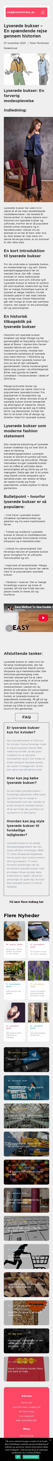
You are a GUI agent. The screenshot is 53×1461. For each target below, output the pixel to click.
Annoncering (26, 1435)
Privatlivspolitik (31, 1457)
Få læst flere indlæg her (26, 902)
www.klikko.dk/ (29, 1420)
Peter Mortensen (39, 43)
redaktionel (11, 48)
